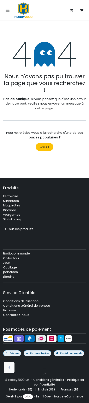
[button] (44, 373)
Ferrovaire (10, 196)
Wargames (11, 214)
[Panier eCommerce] (71, 10)
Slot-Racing (12, 219)
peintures (10, 272)
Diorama (9, 210)
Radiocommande (16, 253)
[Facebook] (9, 367)
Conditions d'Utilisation (20, 301)
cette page (44, 108)
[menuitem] (20, 389)
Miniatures (11, 201)
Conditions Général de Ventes (26, 305)
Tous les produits (19, 229)
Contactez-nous (16, 315)
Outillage (10, 267)
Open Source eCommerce (63, 396)
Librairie (8, 276)
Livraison (9, 310)
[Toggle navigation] (7, 10)
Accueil (44, 147)
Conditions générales (48, 380)
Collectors (11, 258)
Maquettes (11, 205)
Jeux (6, 262)
